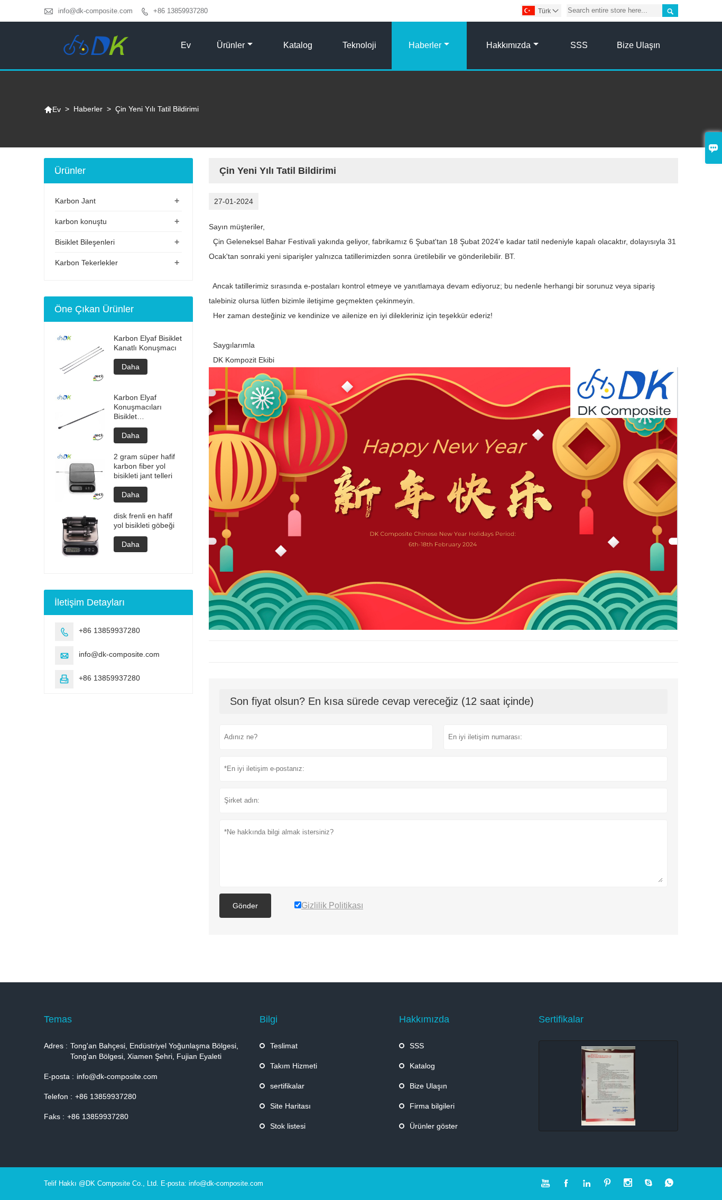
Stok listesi (288, 1126)
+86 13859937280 (180, 11)
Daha (131, 366)
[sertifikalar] (608, 1085)
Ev (186, 45)
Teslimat (284, 1045)
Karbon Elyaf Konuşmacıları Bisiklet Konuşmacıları (138, 407)
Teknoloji (359, 45)
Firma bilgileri (432, 1106)
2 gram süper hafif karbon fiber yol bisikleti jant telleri (144, 466)
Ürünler (231, 45)
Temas (58, 1019)
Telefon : (58, 1096)
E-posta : (59, 1076)
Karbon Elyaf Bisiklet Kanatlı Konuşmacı (148, 343)
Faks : (54, 1116)
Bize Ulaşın (638, 45)
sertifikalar (287, 1086)
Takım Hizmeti (293, 1066)
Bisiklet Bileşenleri (85, 242)
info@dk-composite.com (95, 11)
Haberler (425, 45)
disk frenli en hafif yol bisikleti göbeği (144, 520)
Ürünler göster (434, 1126)
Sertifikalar (561, 1019)
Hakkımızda (508, 45)
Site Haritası (290, 1106)
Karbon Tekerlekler (86, 262)
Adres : (56, 1045)
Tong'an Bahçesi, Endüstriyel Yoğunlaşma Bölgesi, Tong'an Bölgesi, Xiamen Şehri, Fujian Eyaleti (154, 1051)
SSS (579, 45)
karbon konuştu (81, 221)
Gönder (245, 905)
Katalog (297, 45)
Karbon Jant (75, 201)
